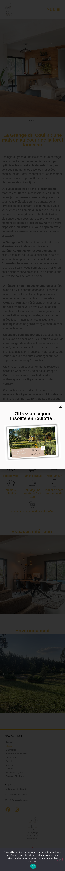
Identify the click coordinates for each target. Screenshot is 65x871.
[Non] (60, 859)
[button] (60, 406)
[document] (32, 435)
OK (33, 866)
